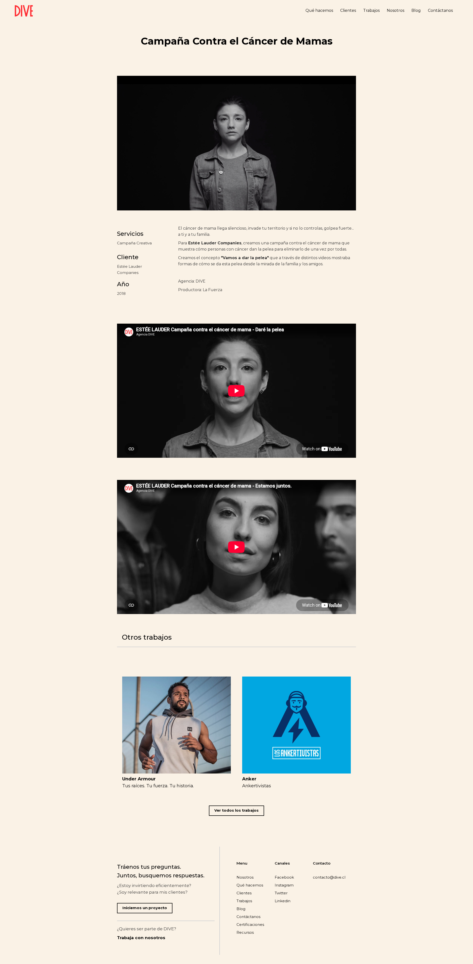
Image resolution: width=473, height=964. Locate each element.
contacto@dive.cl (329, 877)
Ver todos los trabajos (236, 810)
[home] (24, 10)
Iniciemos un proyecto (144, 907)
